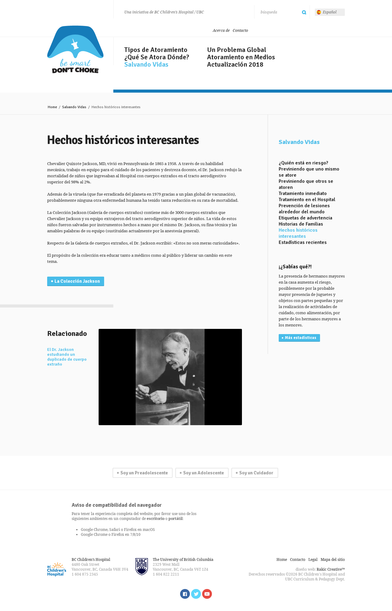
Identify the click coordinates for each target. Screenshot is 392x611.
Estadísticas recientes (303, 242)
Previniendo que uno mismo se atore (309, 172)
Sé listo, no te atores (75, 49)
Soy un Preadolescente (144, 473)
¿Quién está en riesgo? (303, 163)
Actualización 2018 (235, 64)
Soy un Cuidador (256, 473)
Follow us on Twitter (196, 594)
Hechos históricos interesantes (298, 233)
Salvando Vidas (146, 64)
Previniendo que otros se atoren (306, 184)
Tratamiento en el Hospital (307, 200)
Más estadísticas (300, 337)
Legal (313, 559)
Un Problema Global (236, 49)
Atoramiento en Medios (241, 57)
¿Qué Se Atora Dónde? (156, 57)
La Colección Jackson (77, 281)
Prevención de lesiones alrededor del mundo (304, 209)
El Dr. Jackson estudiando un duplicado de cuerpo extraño (67, 357)
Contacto (240, 30)
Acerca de (221, 30)
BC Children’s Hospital (91, 559)
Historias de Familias (301, 224)
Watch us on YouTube (207, 594)
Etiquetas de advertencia (305, 218)
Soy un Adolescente (203, 473)
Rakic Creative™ (331, 569)
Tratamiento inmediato (303, 193)
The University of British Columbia (183, 559)
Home (52, 107)
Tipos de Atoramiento (155, 49)
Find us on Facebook (185, 594)
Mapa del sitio (333, 559)
